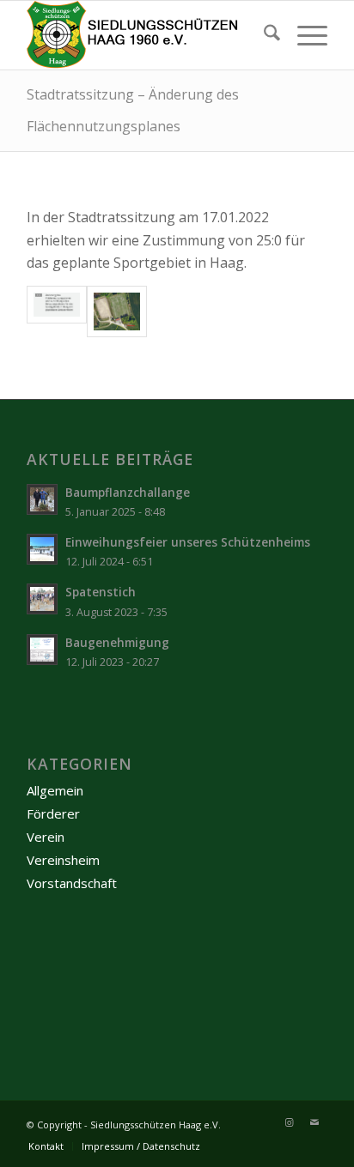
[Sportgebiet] (117, 311)
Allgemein (55, 790)
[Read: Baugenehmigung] (42, 649)
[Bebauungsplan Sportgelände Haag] (57, 311)
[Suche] (263, 35)
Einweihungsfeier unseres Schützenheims (187, 542)
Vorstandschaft (72, 883)
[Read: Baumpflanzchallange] (42, 499)
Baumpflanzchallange (127, 492)
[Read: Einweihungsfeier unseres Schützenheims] (42, 549)
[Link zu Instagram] (289, 1122)
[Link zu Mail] (314, 1122)
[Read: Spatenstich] (42, 599)
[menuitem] (263, 35)
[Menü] (303, 35)
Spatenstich (100, 592)
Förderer (53, 813)
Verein (45, 836)
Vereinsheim (63, 859)
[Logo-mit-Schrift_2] (147, 35)
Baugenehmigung (117, 642)
